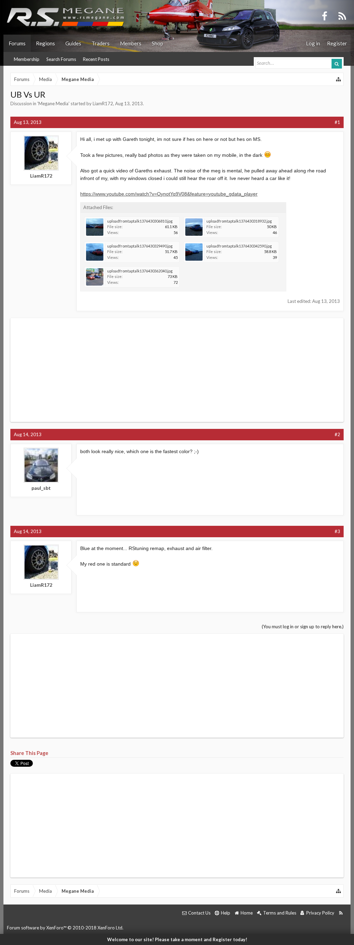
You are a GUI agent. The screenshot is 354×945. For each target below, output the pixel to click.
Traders (101, 43)
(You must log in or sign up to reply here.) (303, 626)
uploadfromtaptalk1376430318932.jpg (239, 221)
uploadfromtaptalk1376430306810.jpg (140, 221)
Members (130, 43)
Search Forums (61, 59)
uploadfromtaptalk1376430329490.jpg (140, 246)
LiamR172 (103, 103)
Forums (17, 43)
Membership (26, 59)
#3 (337, 531)
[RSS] (342, 15)
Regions (45, 43)
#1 (337, 122)
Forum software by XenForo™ (65, 927)
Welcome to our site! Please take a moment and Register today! (177, 939)
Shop (157, 43)
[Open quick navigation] (339, 79)
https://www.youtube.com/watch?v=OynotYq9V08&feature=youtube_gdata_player (169, 194)
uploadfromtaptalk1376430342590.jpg (239, 246)
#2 (337, 434)
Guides (73, 43)
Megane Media (53, 103)
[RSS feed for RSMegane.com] (340, 913)
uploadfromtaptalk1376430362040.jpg (140, 271)
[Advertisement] (177, 370)
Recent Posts (96, 59)
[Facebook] (324, 15)
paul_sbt (41, 488)
